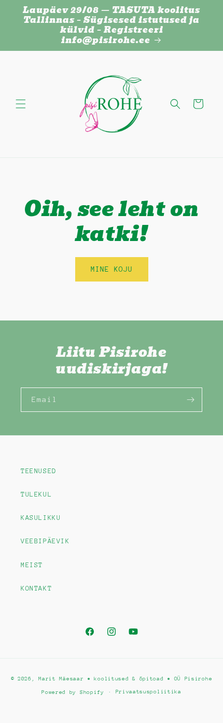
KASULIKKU (41, 517)
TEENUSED (39, 471)
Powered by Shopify (72, 692)
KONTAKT (36, 588)
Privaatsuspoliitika (149, 692)
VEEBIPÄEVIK (45, 541)
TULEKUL (36, 494)
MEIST (32, 565)
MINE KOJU (112, 269)
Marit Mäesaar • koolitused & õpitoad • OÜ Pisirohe (125, 679)
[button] (20, 103)
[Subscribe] (190, 399)
